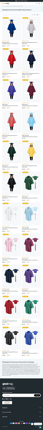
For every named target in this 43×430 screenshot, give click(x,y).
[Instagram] (5, 399)
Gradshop (6, 426)
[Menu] (1, 3)
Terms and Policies (38, 426)
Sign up (37, 395)
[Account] (39, 3)
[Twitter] (9, 399)
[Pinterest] (10, 399)
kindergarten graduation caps (29, 370)
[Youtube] (7, 399)
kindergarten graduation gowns (15, 366)
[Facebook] (3, 399)
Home (3, 6)
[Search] (36, 3)
